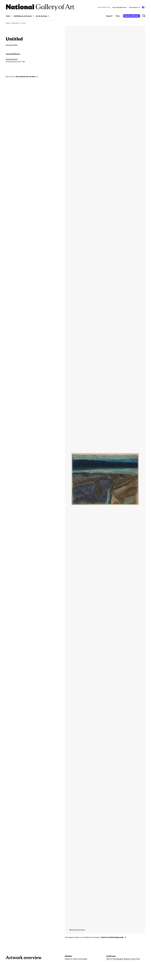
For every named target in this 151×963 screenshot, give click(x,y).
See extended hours (120, 7)
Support (109, 16)
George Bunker (12, 59)
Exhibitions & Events (23, 16)
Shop (118, 16)
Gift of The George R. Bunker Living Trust (123, 959)
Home (8, 23)
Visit (8, 16)
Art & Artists (41, 16)
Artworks (15, 23)
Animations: (135, 7)
